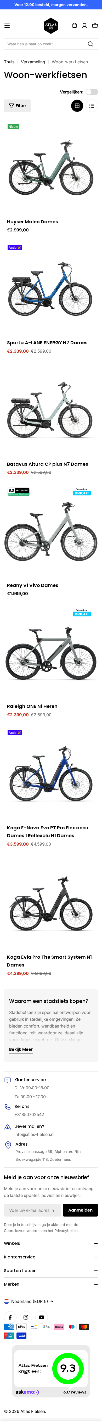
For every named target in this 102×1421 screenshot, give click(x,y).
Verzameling (33, 61)
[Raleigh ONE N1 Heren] (51, 652)
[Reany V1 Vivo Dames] (51, 531)
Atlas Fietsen (32, 1411)
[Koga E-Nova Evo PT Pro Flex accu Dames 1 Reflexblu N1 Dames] (51, 773)
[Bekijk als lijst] (92, 105)
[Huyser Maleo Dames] (51, 167)
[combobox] (51, 43)
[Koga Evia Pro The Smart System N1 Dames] (51, 903)
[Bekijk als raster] (77, 105)
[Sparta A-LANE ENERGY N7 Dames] (51, 288)
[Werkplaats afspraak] (74, 25)
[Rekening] (84, 26)
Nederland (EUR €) (29, 1301)
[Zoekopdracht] (90, 44)
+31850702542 (29, 1114)
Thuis (9, 61)
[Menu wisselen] (7, 26)
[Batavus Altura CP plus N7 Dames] (51, 410)
